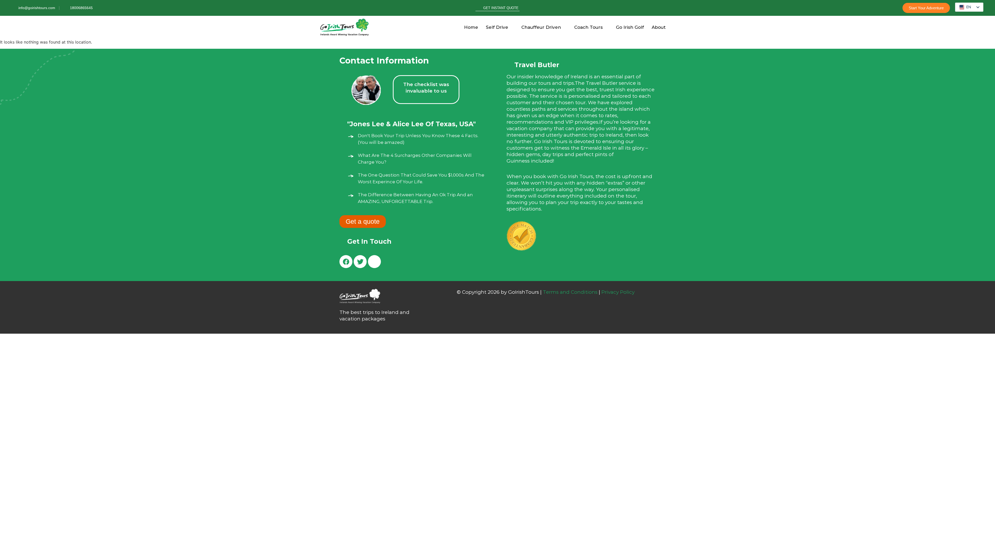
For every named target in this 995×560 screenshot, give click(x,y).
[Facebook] (345, 261)
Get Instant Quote (500, 8)
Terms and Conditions (570, 292)
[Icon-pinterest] (374, 261)
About (659, 27)
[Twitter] (360, 261)
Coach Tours (588, 27)
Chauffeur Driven (541, 27)
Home (471, 27)
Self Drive (497, 27)
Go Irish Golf (630, 27)
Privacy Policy (618, 292)
